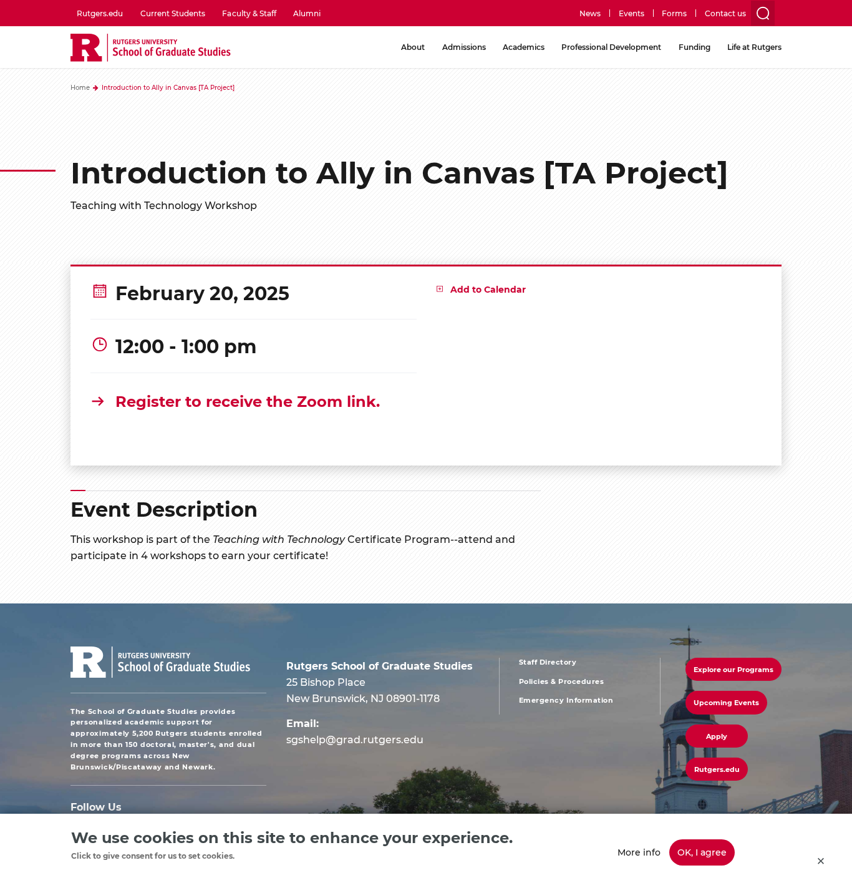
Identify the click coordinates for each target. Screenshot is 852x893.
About (413, 47)
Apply (716, 736)
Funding (694, 47)
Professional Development (611, 47)
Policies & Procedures (561, 681)
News (590, 13)
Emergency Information (566, 700)
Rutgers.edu (100, 13)
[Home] (150, 48)
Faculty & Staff (249, 13)
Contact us (725, 13)
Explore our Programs (733, 669)
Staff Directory (548, 662)
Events (631, 13)
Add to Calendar (488, 289)
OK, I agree (702, 852)
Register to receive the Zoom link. (247, 401)
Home (80, 87)
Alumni (307, 13)
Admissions (464, 47)
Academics (524, 47)
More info (639, 852)
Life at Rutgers (754, 47)
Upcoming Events (726, 702)
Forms (674, 13)
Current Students (172, 13)
